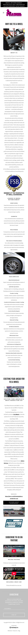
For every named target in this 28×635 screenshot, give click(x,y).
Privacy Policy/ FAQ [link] (14, 630)
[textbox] (14, 608)
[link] (14, 12)
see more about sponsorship (14, 502)
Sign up (14, 614)
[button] (4, 12)
